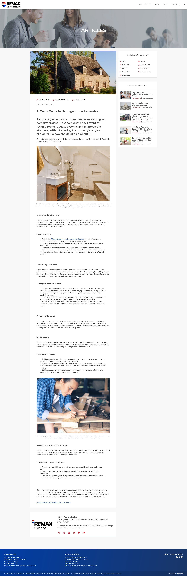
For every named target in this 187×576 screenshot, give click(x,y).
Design (125, 68)
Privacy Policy (91, 573)
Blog (157, 5)
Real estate (145, 65)
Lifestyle (126, 75)
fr (184, 5)
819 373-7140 (73, 561)
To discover (145, 72)
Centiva (179, 573)
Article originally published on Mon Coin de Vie (54, 502)
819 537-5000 (13, 561)
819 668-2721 (12, 563)
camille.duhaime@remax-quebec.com (22, 565)
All (123, 61)
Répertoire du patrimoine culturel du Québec (67, 239)
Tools (165, 5)
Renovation (44, 100)
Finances (126, 72)
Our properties (145, 5)
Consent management (114, 573)
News (142, 61)
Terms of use (101, 573)
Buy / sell (126, 65)
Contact (174, 5)
